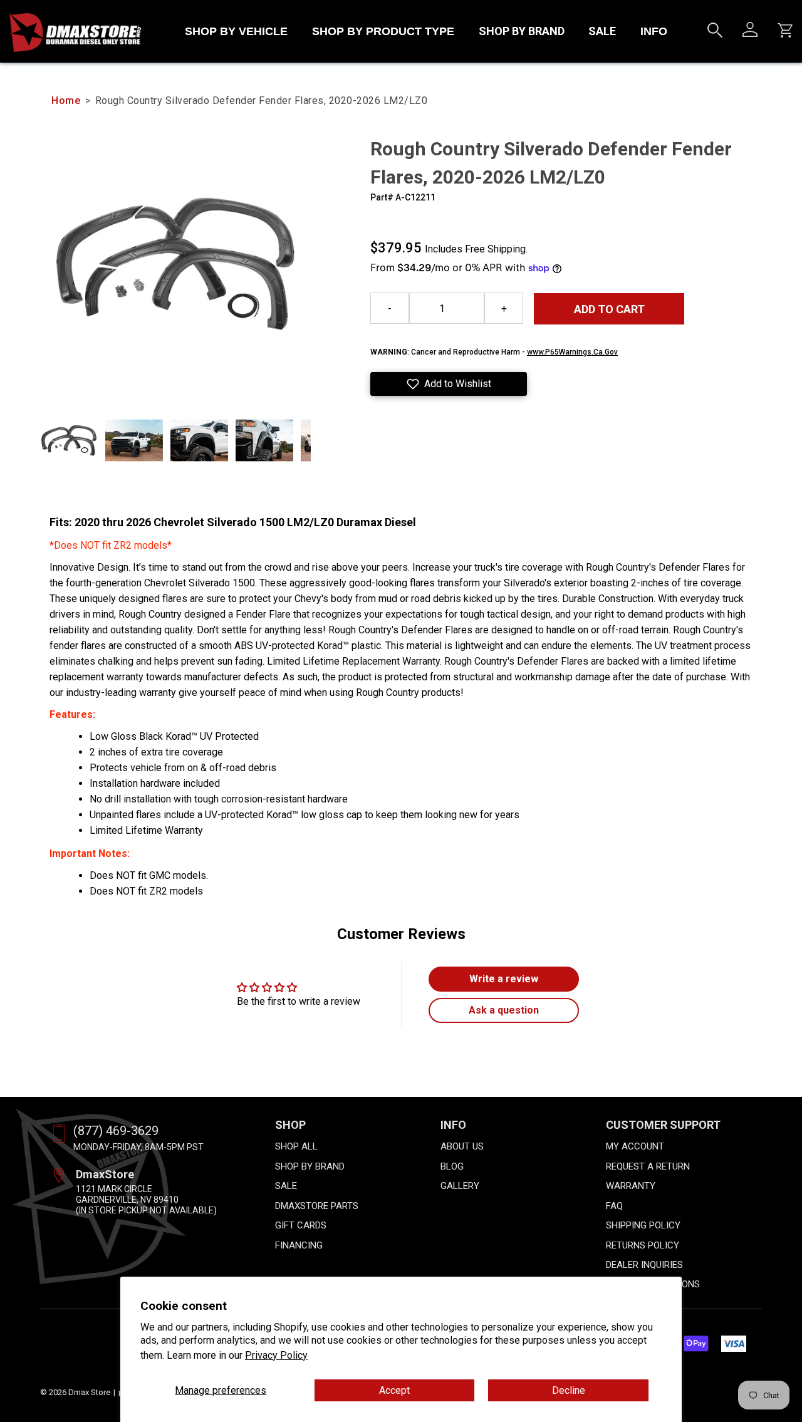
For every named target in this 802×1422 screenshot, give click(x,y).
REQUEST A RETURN (648, 1166)
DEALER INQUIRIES (644, 1264)
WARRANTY (630, 1185)
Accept (394, 1390)
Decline (568, 1390)
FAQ (614, 1206)
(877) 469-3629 (116, 1130)
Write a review (503, 979)
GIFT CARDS (300, 1225)
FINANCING (299, 1245)
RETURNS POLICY (642, 1245)
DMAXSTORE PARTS (316, 1206)
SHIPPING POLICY (643, 1225)
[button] (448, 384)
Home (65, 100)
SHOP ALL (296, 1146)
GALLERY (459, 1185)
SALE (602, 31)
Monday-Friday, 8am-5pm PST (138, 1147)
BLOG (452, 1166)
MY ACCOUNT (635, 1146)
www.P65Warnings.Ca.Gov (572, 352)
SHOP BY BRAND (522, 31)
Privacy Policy (276, 1355)
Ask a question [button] (504, 1010)
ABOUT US (462, 1146)
